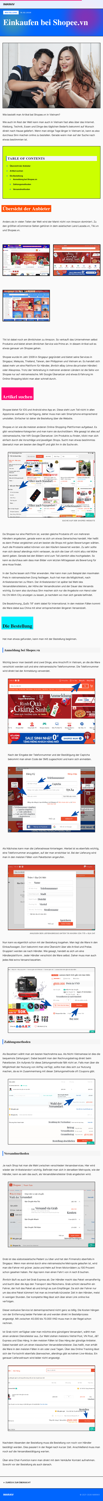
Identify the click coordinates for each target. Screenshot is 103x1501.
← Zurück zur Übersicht (17, 1482)
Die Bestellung (16, 176)
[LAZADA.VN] (26, 260)
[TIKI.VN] (26, 305)
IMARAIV (9, 4)
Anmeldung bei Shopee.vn (25, 179)
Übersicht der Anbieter (20, 166)
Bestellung (11, 13)
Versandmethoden (21, 189)
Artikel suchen (16, 171)
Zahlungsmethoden (22, 184)
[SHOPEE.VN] (76, 260)
